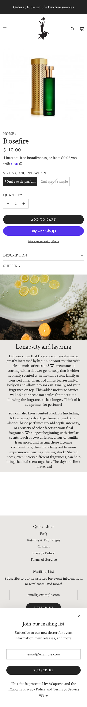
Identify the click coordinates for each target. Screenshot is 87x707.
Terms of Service (66, 689)
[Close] (79, 615)
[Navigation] (4, 29)
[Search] (72, 29)
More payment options (43, 241)
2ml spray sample (54, 181)
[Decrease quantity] (8, 203)
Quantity (12, 195)
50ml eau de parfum (20, 181)
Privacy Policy (34, 689)
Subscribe (43, 670)
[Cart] (81, 29)
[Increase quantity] (23, 203)
